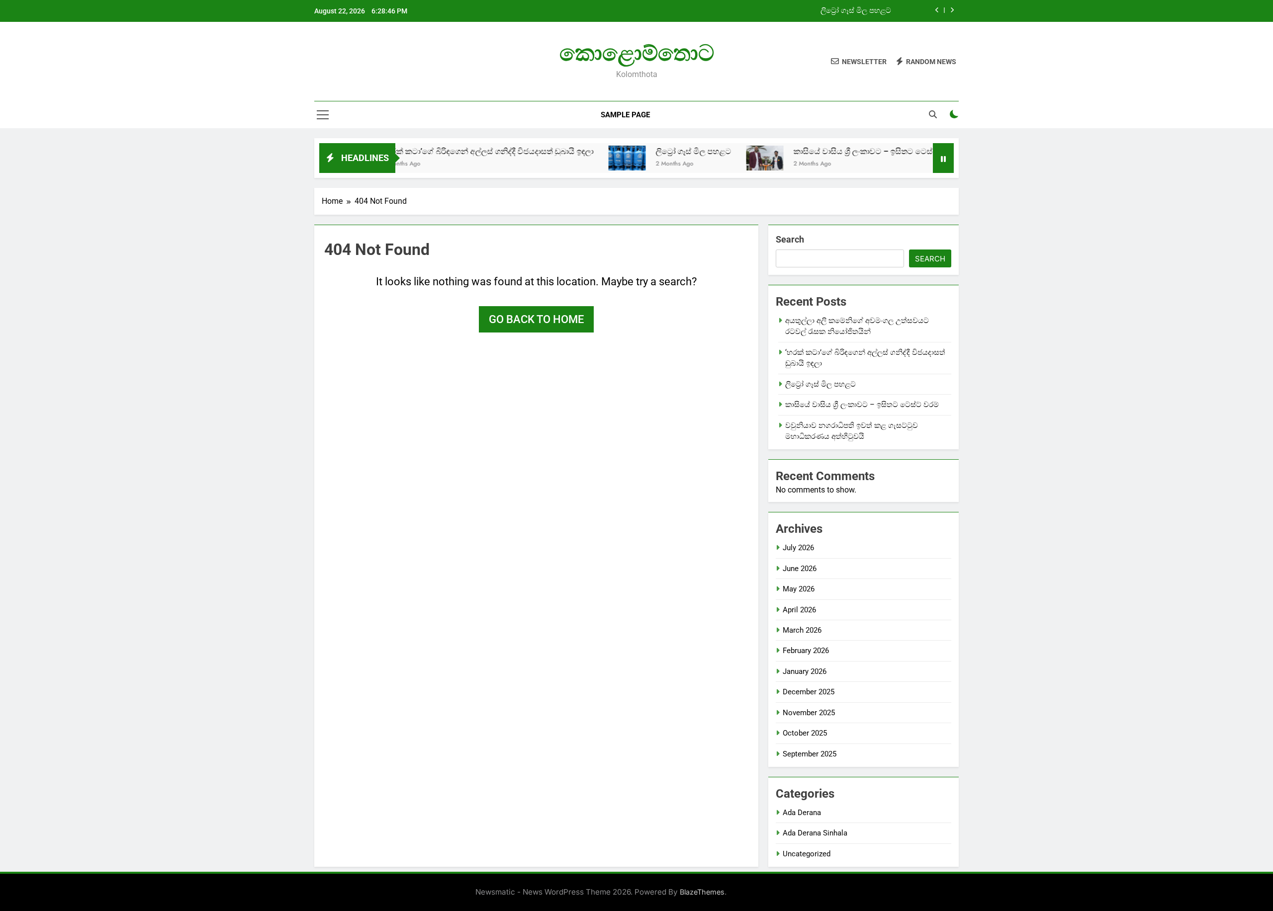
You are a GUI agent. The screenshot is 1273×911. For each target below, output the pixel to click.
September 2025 (809, 753)
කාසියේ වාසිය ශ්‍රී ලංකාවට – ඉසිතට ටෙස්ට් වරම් (847, 151)
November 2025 (809, 712)
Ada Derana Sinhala (815, 832)
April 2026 (799, 609)
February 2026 (806, 650)
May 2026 (799, 588)
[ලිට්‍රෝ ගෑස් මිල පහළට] (599, 158)
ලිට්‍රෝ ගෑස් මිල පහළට (855, 11)
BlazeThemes (702, 892)
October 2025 (805, 733)
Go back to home (536, 319)
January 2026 (804, 671)
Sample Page (625, 114)
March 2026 (802, 630)
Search (790, 239)
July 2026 (798, 547)
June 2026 (800, 568)
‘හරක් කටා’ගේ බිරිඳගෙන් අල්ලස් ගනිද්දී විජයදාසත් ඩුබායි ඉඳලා (460, 151)
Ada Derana (802, 812)
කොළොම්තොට (636, 53)
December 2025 (808, 691)
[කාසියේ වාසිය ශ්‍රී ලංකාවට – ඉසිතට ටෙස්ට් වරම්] (736, 158)
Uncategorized (806, 853)
